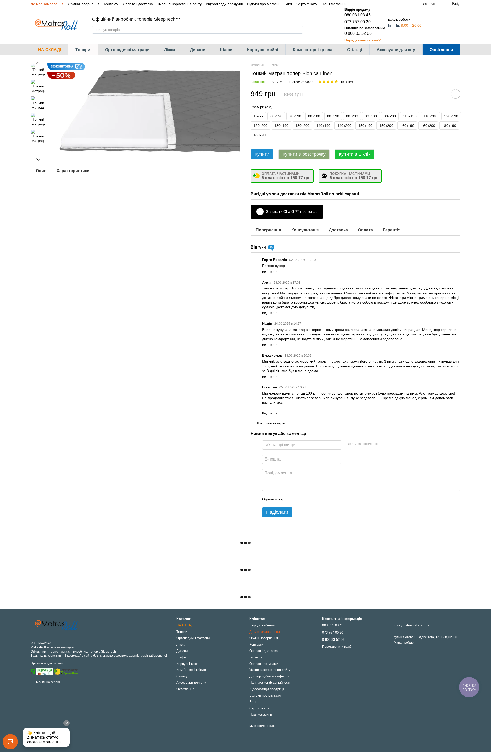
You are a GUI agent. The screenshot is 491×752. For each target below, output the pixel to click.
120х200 (260, 126)
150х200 (386, 126)
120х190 (451, 116)
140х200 (344, 126)
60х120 (276, 116)
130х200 (302, 126)
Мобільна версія (47, 682)
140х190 (323, 126)
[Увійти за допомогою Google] (391, 444)
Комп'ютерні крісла (312, 50)
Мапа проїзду (404, 642)
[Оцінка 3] (309, 499)
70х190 (295, 116)
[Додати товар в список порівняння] (441, 93)
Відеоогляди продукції (224, 4)
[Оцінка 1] (293, 499)
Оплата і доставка (138, 4)
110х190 (410, 116)
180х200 (260, 135)
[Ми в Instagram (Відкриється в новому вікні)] (360, 4)
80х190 (333, 116)
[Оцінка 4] (317, 499)
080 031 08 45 (357, 15)
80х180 (314, 116)
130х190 (281, 126)
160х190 (407, 126)
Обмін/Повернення (84, 4)
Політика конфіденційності (269, 682)
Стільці (354, 50)
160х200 (428, 126)
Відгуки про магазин (264, 4)
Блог (288, 4)
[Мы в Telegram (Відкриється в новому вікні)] (366, 4)
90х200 (390, 116)
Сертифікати (307, 4)
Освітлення (441, 50)
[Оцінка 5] (325, 499)
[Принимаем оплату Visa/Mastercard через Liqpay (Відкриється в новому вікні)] (44, 671)
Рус (432, 3)
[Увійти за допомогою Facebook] (383, 444)
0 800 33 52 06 (358, 33)
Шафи (226, 50)
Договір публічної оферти (269, 676)
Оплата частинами (263, 664)
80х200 (352, 116)
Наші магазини (334, 4)
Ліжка (169, 50)
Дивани (197, 50)
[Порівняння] (436, 25)
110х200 (430, 116)
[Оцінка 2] (301, 499)
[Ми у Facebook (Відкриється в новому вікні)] (354, 4)
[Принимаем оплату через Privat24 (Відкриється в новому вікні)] (33, 671)
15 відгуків (348, 82)
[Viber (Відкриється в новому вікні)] (372, 4)
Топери (82, 50)
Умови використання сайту (179, 4)
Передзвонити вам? (362, 40)
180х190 (449, 126)
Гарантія (255, 657)
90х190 (371, 116)
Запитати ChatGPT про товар (291, 211)
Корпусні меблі (262, 50)
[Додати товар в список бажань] (455, 94)
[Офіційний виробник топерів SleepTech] (56, 625)
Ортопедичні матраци (127, 50)
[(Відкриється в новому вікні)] (66, 671)
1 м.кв (258, 116)
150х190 (365, 126)
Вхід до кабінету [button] (262, 625)
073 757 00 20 (357, 22)
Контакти (111, 4)
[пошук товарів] (299, 30)
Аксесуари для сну (396, 50)
